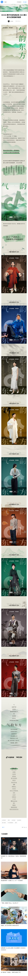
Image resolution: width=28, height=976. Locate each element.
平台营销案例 (10, 822)
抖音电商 (4, 820)
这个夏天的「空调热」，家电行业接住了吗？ (11, 972)
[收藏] (22, 827)
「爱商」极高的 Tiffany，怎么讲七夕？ (10, 903)
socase (11, 21)
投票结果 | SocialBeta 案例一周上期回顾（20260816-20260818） (13, 948)
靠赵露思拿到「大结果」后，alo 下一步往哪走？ (12, 880)
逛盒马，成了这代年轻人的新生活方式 (10, 925)
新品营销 (19, 820)
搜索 (20, 2)
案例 (9, 820)
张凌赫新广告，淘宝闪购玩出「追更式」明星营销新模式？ (13, 857)
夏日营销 (4, 822)
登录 (25, 2)
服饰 (16, 822)
